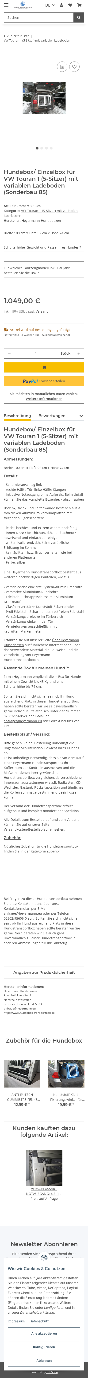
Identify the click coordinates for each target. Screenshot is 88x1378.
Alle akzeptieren (44, 1333)
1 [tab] (37, 148)
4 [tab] (51, 148)
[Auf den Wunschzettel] (74, 66)
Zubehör (53, 851)
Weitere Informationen (44, 398)
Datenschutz (39, 1321)
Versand (42, 311)
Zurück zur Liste (18, 36)
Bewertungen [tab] (51, 416)
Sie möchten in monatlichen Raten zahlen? (44, 396)
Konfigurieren (44, 1347)
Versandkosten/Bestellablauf (26, 829)
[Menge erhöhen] (79, 353)
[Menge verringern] (9, 353)
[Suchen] (78, 17)
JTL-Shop (52, 1372)
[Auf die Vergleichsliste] (62, 66)
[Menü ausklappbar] (6, 3)
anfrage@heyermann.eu (23, 721)
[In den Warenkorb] (7, 55)
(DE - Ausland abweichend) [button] (52, 335)
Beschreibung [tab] (17, 416)
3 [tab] (46, 148)
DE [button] (47, 5)
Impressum (16, 1321)
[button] (61, 5)
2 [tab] (41, 148)
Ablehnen (44, 1361)
